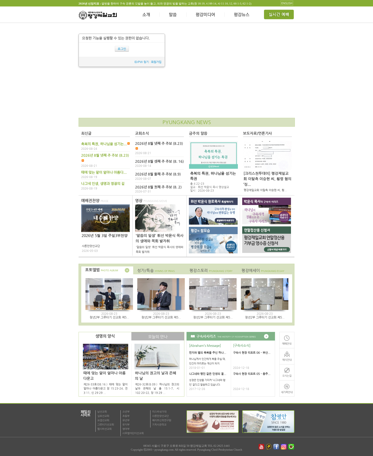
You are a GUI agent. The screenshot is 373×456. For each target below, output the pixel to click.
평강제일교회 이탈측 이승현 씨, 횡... (265, 190)
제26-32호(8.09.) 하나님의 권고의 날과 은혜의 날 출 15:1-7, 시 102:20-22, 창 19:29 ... (157, 388)
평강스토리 (211, 270)
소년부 (126, 411)
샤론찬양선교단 (160, 416)
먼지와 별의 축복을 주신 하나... (207, 352)
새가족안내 (286, 388)
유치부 (126, 424)
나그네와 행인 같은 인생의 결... (207, 373)
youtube (261, 447)
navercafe (291, 447)
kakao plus (269, 447)
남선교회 (102, 411)
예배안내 (286, 340)
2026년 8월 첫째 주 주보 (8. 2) (158, 187)
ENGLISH (286, 3)
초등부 (126, 416)
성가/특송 (156, 270)
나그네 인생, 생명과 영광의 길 (103, 184)
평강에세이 (263, 270)
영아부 (126, 429)
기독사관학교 (159, 424)
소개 (146, 15)
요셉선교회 (103, 420)
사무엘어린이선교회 (133, 433)
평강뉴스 (242, 15)
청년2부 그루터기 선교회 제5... (109, 317)
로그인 (122, 48)
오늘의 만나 (158, 337)
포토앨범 (101, 270)
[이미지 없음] (213, 155)
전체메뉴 (279, 15)
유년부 (126, 420)
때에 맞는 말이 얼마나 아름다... (104, 172)
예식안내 (286, 356)
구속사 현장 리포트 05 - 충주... (251, 373)
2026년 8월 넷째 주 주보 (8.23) (105, 155)
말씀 (173, 15)
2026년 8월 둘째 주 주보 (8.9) (158, 174)
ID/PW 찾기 (141, 61)
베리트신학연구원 (161, 420)
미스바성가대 (159, 411)
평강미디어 (205, 15)
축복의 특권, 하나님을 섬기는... (104, 144)
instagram (284, 447)
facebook (276, 447)
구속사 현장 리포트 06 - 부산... (251, 352)
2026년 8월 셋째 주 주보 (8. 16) (159, 161)
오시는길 (286, 372)
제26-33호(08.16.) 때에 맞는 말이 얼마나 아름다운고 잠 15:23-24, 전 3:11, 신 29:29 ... (106, 388)
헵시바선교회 (104, 429)
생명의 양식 (105, 336)
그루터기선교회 (105, 424)
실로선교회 (103, 416)
